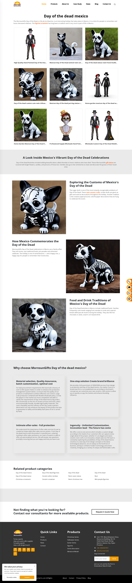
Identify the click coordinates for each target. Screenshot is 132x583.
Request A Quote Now (105, 512)
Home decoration (73, 549)
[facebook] (33, 550)
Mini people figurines (102, 479)
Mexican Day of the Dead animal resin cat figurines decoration (73, 63)
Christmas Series (73, 537)
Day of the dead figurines (50, 473)
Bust (96, 476)
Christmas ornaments (23, 479)
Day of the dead (73, 473)
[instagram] (19, 550)
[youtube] (24, 550)
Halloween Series (73, 540)
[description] (17, 533)
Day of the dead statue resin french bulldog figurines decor (107, 63)
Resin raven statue (74, 476)
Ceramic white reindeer (50, 476)
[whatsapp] (15, 554)
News (88, 4)
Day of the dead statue (23, 476)
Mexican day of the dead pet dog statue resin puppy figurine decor (75, 103)
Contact (43, 546)
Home (44, 4)
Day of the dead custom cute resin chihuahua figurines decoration (39, 103)
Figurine (70, 546)
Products (54, 4)
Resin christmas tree (75, 479)
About (65, 578)
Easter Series (71, 543)
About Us (65, 4)
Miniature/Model (73, 552)
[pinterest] (15, 550)
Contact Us (107, 4)
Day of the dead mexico (24, 473)
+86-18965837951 (103, 548)
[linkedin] (28, 550)
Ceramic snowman (48, 479)
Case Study (77, 4)
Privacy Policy (81, 578)
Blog (96, 4)
